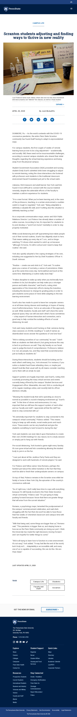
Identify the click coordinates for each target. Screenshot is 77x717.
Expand (59, 104)
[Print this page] (52, 120)
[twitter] (31, 120)
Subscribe (51, 609)
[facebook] (24, 120)
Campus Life (38, 23)
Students (56, 582)
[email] (45, 120)
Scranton (56, 588)
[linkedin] (38, 120)
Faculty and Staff (39, 588)
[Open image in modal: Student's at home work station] (38, 69)
